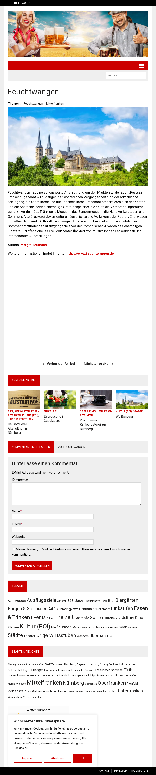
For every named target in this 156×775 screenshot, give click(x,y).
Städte (138, 411)
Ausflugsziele (41, 600)
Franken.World (20, 3)
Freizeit (64, 617)
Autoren (62, 600)
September (134, 627)
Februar (50, 618)
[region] (53, 740)
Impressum (120, 770)
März (76, 627)
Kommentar (20, 480)
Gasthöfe (82, 618)
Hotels (109, 618)
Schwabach (73, 691)
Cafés (84, 411)
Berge (104, 600)
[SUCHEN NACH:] (126, 75)
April (11, 601)
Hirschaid (109, 675)
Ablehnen (57, 758)
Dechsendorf (116, 664)
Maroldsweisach (17, 683)
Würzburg (27, 697)
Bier (10, 411)
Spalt (93, 691)
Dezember (103, 609)
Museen (64, 627)
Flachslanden (50, 670)
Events (38, 617)
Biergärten (22, 411)
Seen (123, 627)
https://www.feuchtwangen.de (90, 253)
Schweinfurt (85, 691)
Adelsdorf (22, 664)
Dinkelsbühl (14, 670)
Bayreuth (82, 664)
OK (82, 758)
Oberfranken (112, 683)
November (85, 627)
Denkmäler (87, 609)
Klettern (13, 627)
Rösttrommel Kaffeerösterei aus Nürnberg (93, 424)
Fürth (128, 670)
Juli (125, 618)
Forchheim (64, 670)
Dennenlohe (130, 664)
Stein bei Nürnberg (107, 691)
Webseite (19, 537)
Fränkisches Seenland (109, 670)
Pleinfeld (132, 683)
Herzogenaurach (80, 675)
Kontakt (104, 770)
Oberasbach (91, 684)
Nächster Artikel (96, 364)
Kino (139, 617)
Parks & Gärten (109, 627)
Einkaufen (51, 411)
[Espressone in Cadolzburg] (60, 406)
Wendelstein (15, 697)
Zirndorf (37, 697)
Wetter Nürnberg (38, 710)
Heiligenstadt (62, 675)
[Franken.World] (78, 34)
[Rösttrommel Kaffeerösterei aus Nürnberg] (96, 406)
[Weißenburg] (132, 406)
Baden (80, 600)
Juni (131, 618)
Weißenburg (124, 416)
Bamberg (70, 664)
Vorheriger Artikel (61, 364)
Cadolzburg (93, 664)
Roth (29, 691)
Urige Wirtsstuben (20, 419)
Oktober (95, 627)
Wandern (83, 636)
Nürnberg (73, 683)
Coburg (104, 664)
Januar (117, 618)
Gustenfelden (34, 675)
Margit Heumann (34, 245)
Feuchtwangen (33, 103)
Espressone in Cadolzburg (54, 419)
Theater (29, 636)
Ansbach (32, 664)
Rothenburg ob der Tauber (49, 691)
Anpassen (27, 758)
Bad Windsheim (54, 664)
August (20, 601)
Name (16, 511)
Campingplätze (68, 609)
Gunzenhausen (17, 675)
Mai (53, 627)
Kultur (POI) (30, 415)
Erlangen (37, 670)
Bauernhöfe (93, 600)
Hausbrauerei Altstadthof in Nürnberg (17, 428)
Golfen (96, 617)
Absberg (12, 664)
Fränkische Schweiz (83, 670)
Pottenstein (17, 691)
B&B (70, 601)
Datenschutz (139, 770)
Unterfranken (130, 690)
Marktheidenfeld (128, 675)
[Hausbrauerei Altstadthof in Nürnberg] (24, 406)
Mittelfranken (55, 103)
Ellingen (25, 670)
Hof (117, 675)
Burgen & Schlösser (27, 608)
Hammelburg (47, 675)
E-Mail (16, 524)
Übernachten (102, 635)
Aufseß (40, 664)
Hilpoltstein (97, 675)
